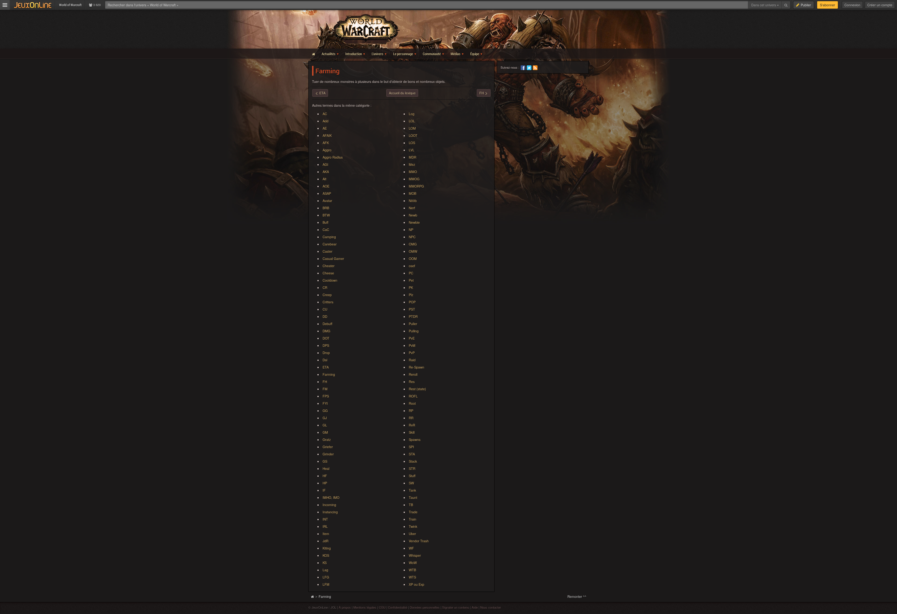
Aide (475, 607)
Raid (412, 360)
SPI (411, 446)
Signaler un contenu (455, 607)
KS (325, 562)
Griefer (328, 446)
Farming (329, 374)
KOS (326, 555)
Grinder (328, 454)
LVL (411, 150)
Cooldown (330, 280)
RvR (412, 425)
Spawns (414, 439)
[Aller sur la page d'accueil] (312, 596)
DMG (326, 331)
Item (326, 533)
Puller (413, 323)
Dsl (325, 360)
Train (412, 519)
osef (412, 265)
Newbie (414, 222)
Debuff (327, 323)
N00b (413, 200)
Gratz (327, 439)
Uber (412, 533)
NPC (412, 236)
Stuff (412, 475)
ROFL (413, 396)
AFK (326, 142)
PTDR (413, 316)
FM (325, 389)
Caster (327, 251)
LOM (412, 128)
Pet (411, 280)
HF (325, 475)
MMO (413, 171)
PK (411, 287)
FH (325, 381)
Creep (327, 294)
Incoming (329, 504)
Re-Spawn (416, 367)
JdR (325, 541)
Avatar (327, 200)
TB (411, 504)
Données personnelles (425, 607)
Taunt (413, 497)
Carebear (330, 244)
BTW (326, 215)
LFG (326, 577)
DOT (326, 338)
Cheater (329, 265)
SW (411, 483)
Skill (412, 432)
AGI (325, 164)
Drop (326, 352)
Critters (328, 302)
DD (325, 316)
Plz (411, 294)
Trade (413, 512)
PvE (412, 338)
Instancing (330, 512)
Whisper (415, 555)
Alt (324, 179)
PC (411, 273)
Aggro (327, 150)
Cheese (328, 273)
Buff (325, 222)
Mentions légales (364, 607)
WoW (413, 562)
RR (411, 417)
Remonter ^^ (576, 596)
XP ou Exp (416, 584)
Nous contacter (490, 607)
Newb (413, 215)
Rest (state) (417, 389)
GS (325, 461)
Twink (413, 526)
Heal (326, 468)
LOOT (413, 135)
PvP (412, 352)
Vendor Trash (419, 541)
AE (325, 128)
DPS (326, 345)
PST (412, 309)
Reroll (413, 374)
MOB (412, 193)
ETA (326, 367)
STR (412, 468)
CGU (382, 607)
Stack (413, 461)
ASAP (327, 193)
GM (325, 432)
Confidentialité (397, 607)
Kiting (327, 548)
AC (325, 113)
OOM (413, 258)
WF (411, 548)
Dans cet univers (764, 5)
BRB (326, 208)
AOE (326, 186)
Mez (412, 164)
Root (412, 403)
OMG (413, 244)
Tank (412, 490)
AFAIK (327, 135)
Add (325, 121)
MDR (412, 157)
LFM (326, 584)
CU (325, 309)
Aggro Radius (333, 157)
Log (411, 113)
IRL (325, 526)
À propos (345, 607)
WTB (412, 570)
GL (325, 425)
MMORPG (416, 186)
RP (411, 410)
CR (325, 287)
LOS (412, 142)
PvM (412, 345)
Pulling (414, 331)
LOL (412, 121)
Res (412, 381)
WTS (412, 577)
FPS (326, 396)
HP (325, 483)
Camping (329, 236)
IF (324, 490)
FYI (325, 403)
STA (412, 454)
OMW (413, 251)
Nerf (412, 208)
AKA (326, 171)
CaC (326, 229)
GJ (325, 417)
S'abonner (827, 5)
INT (325, 519)
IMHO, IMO (331, 497)
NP (411, 229)
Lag (325, 570)
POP (412, 302)
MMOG (414, 179)
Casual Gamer (333, 258)
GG (325, 410)
